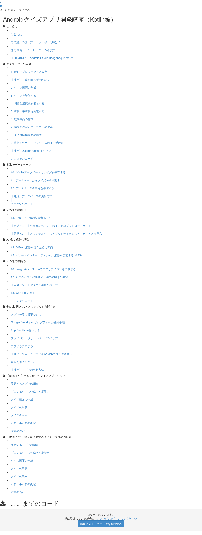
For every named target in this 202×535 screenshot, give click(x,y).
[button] (0, 2)
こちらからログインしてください (116, 518)
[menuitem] (1, 6)
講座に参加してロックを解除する (101, 524)
